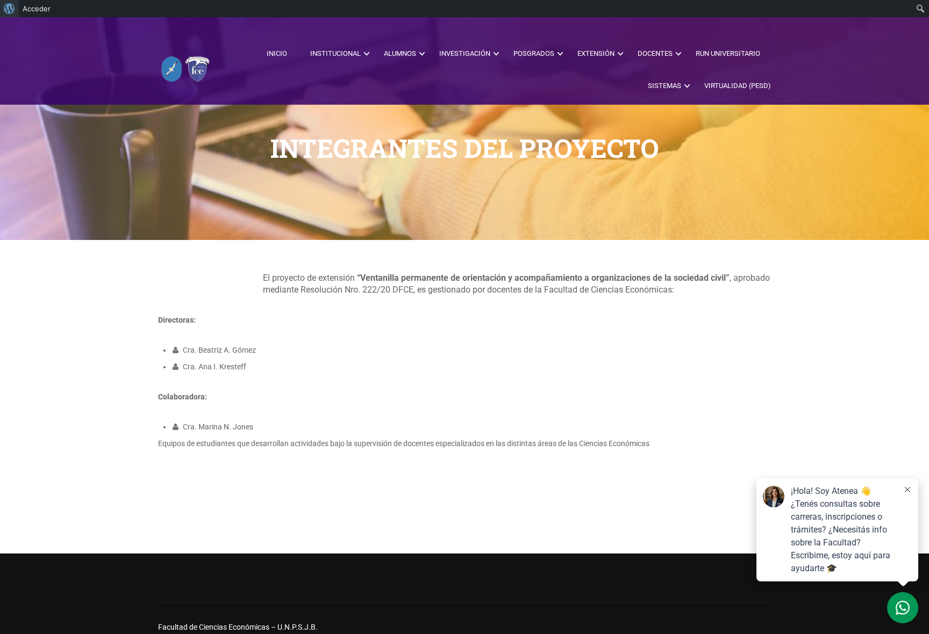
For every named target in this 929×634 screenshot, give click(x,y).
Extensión (595, 53)
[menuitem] (9, 8)
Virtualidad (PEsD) (737, 86)
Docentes (655, 53)
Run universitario (728, 53)
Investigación (464, 53)
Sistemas (664, 86)
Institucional (335, 53)
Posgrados (533, 53)
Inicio (277, 53)
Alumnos (400, 53)
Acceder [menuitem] (37, 8)
